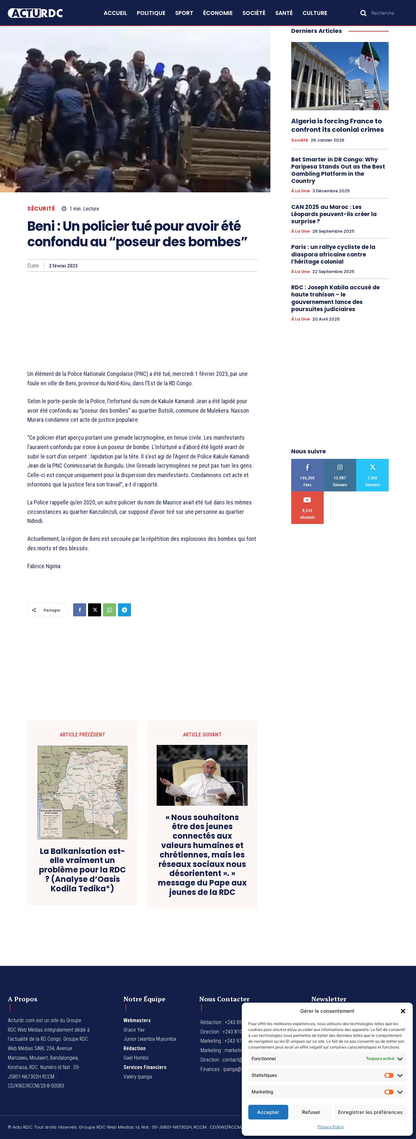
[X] (94, 609)
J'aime (307, 461)
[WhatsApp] (109, 609)
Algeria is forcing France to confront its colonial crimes (337, 125)
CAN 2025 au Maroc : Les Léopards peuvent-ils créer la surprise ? (334, 214)
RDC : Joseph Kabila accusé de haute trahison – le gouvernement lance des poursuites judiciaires (335, 298)
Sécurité (41, 209)
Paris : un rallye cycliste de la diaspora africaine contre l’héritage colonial (333, 254)
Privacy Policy (331, 1126)
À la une (300, 191)
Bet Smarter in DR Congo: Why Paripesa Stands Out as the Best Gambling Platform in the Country (338, 170)
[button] (403, 1011)
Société (299, 140)
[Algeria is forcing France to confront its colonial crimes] (340, 76)
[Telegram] (124, 609)
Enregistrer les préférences (370, 1112)
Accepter (268, 1112)
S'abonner (308, 493)
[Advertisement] (142, 320)
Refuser (311, 1112)
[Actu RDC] (41, 13)
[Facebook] (79, 609)
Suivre (340, 461)
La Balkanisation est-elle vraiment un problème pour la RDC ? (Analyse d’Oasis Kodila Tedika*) (82, 870)
